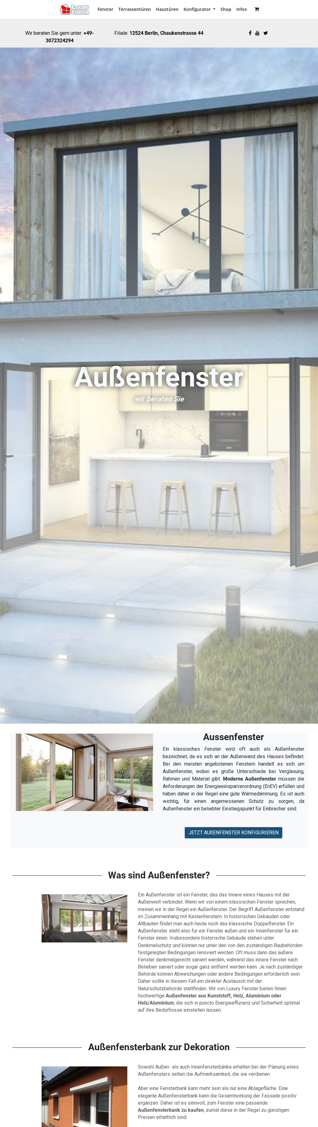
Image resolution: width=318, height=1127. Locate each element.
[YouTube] (257, 33)
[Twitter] (265, 33)
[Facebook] (250, 33)
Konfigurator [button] (198, 9)
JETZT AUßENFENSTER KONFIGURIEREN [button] (234, 833)
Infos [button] (241, 9)
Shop (225, 9)
